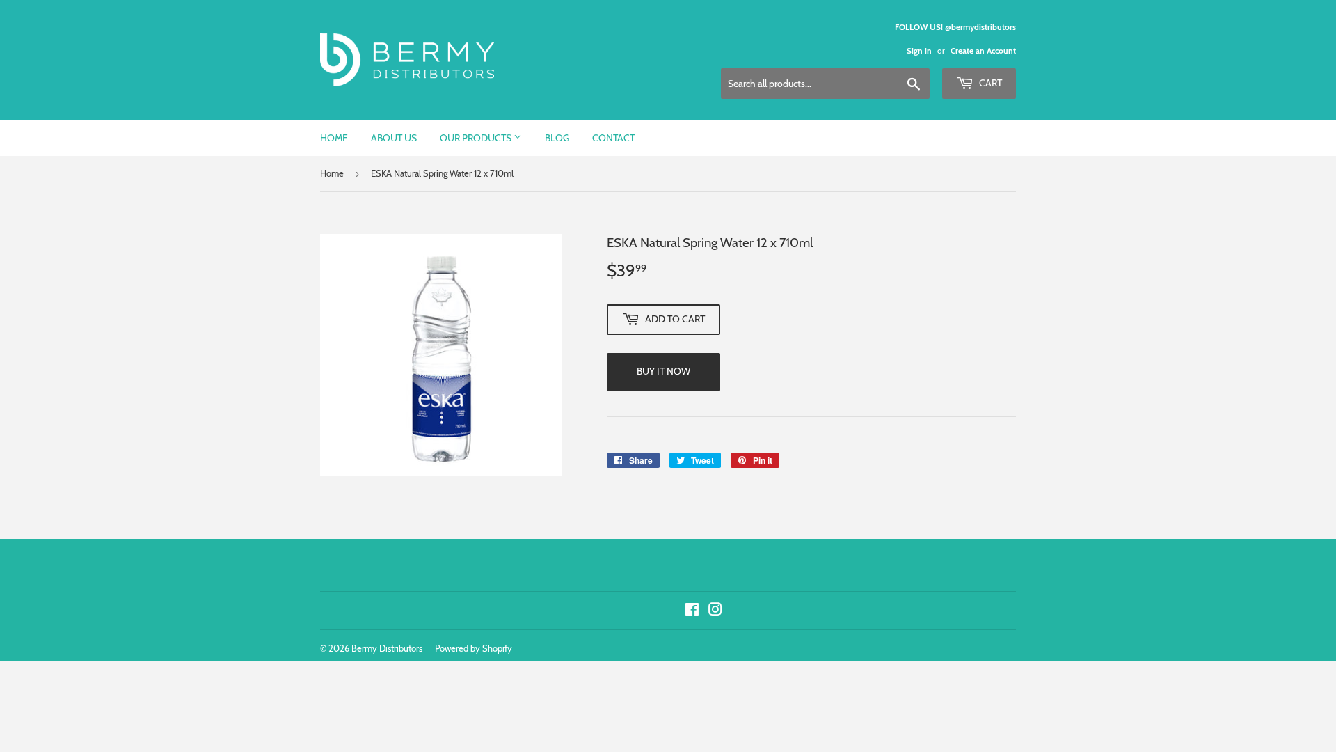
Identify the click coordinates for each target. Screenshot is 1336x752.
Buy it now (663, 371)
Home (334, 138)
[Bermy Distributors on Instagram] (715, 611)
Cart (989, 83)
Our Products (477, 138)
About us (394, 138)
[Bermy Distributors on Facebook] (692, 611)
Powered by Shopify (473, 648)
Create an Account (983, 51)
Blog (557, 138)
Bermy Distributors (386, 648)
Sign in (919, 51)
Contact (613, 138)
